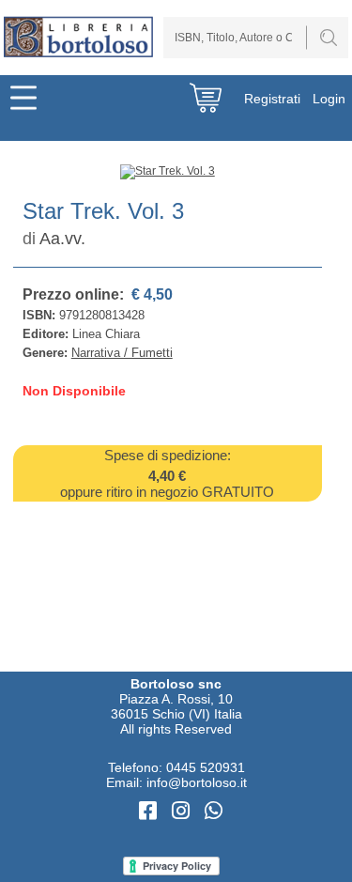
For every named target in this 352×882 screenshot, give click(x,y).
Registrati (272, 98)
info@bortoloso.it (196, 782)
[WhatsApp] (213, 811)
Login (329, 98)
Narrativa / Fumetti (122, 353)
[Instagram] (183, 811)
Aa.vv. (62, 238)
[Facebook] (150, 811)
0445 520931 (205, 767)
